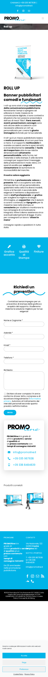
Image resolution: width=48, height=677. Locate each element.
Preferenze (24, 669)
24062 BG (32, 547)
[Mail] (37, 576)
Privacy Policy (29, 674)
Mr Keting (31, 598)
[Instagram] (32, 576)
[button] (5, 501)
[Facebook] (27, 576)
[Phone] (32, 581)
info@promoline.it (24, 5)
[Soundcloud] (27, 581)
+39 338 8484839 (24, 465)
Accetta (24, 656)
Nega (24, 662)
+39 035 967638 (23, 458)
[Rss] (42, 576)
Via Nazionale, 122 (34, 543)
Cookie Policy (18, 674)
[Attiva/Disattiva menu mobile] (43, 18)
